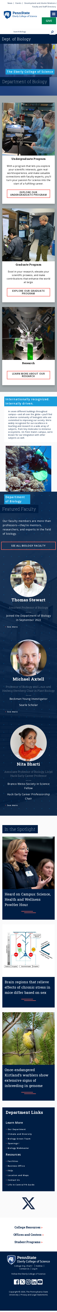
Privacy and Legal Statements (34, 1294)
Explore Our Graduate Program (28, 292)
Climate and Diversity (20, 1134)
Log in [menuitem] (35, 1268)
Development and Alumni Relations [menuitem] (40, 3)
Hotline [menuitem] (39, 1266)
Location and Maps (18, 1175)
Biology (16, 38)
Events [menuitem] (18, 3)
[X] (28, 1197)
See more (12, 626)
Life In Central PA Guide (21, 1184)
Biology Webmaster (18, 1148)
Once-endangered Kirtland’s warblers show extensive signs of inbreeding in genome (27, 1077)
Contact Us (14, 1180)
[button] (49, 21)
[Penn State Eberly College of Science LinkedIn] (34, 1283)
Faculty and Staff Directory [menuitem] (44, 6)
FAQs (10, 1170)
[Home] (18, 12)
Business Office (16, 1166)
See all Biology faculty (28, 545)
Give (49, 20)
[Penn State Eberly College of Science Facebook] (17, 1283)
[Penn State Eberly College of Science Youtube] (40, 1283)
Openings (13, 1143)
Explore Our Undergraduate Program (28, 194)
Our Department (17, 1129)
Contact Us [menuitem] (24, 1268)
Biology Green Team (19, 1138)
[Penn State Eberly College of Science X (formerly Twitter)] (23, 1283)
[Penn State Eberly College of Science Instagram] (29, 1283)
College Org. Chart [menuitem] (22, 1266)
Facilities (13, 1161)
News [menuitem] (10, 3)
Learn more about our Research (28, 375)
